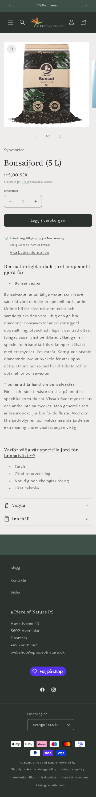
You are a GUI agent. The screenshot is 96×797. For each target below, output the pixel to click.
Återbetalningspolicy (42, 769)
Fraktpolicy (48, 777)
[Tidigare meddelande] (10, 6)
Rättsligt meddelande (50, 785)
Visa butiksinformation (29, 253)
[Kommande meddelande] (86, 6)
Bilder (16, 592)
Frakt (25, 182)
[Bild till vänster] (36, 136)
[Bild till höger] (60, 136)
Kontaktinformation (74, 777)
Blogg (15, 568)
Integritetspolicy (73, 769)
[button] (11, 22)
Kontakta (18, 580)
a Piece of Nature (45, 762)
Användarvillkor (24, 777)
